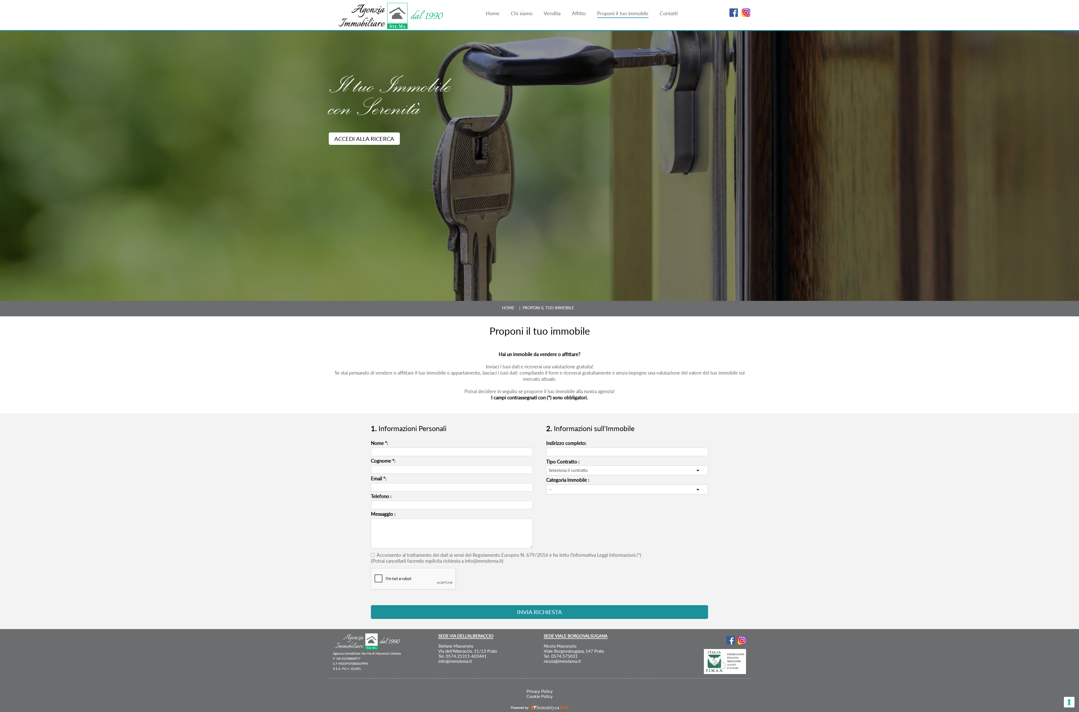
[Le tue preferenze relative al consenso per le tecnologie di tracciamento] (1069, 702)
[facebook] (732, 15)
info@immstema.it (455, 661)
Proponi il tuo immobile (623, 13)
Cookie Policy (540, 696)
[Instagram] (744, 15)
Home (493, 13)
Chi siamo (521, 13)
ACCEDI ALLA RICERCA (364, 138)
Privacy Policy (540, 691)
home (508, 308)
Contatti (669, 13)
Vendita (552, 13)
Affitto (579, 13)
